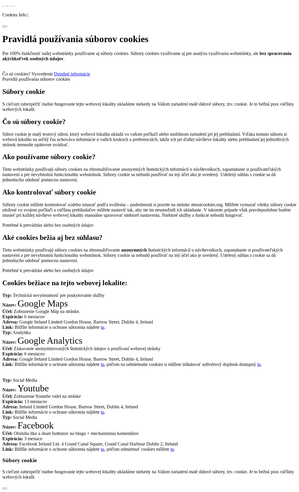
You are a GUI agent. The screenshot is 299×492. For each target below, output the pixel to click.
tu (102, 327)
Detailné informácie (72, 73)
